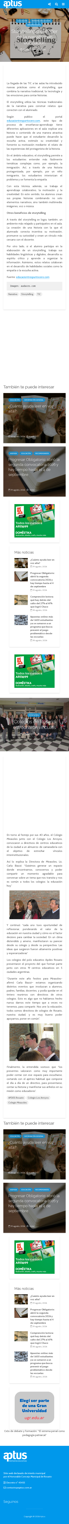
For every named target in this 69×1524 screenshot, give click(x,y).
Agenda (13, 453)
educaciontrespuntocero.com (23, 120)
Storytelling (27, 294)
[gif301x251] (34, 1407)
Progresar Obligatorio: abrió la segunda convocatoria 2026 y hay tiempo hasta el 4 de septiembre (34, 467)
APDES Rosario (16, 1097)
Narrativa (12, 294)
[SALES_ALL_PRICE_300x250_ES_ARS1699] (34, 520)
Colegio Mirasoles (17, 1102)
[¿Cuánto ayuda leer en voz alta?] (34, 417)
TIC (39, 294)
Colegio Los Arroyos (38, 1097)
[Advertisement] (34, 72)
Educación (22, 21)
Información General (41, 21)
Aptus (42, 1516)
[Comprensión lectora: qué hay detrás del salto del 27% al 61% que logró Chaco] (21, 599)
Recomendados (34, 25)
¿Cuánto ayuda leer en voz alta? (30, 408)
